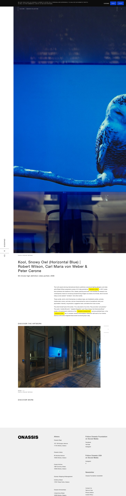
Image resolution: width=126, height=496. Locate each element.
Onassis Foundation (84, 311)
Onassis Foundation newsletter (94, 476)
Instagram (88, 446)
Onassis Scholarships (60, 490)
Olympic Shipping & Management (63, 476)
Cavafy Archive (58, 464)
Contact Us (89, 488)
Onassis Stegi (94, 289)
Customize (106, 3)
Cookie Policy (89, 494)
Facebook (88, 442)
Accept (120, 3)
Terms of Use (89, 490)
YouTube (88, 444)
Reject (113, 3)
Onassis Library (58, 452)
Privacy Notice (90, 492)
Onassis (4, 243)
